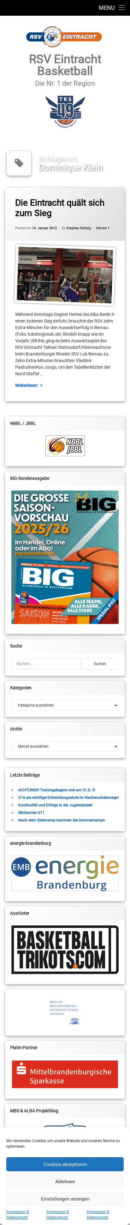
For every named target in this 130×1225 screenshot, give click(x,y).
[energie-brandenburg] (65, 873)
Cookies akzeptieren (65, 1164)
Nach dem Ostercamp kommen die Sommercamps (61, 820)
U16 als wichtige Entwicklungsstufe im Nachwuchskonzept (68, 797)
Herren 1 (102, 228)
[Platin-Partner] (65, 1074)
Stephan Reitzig (78, 228)
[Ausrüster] (65, 949)
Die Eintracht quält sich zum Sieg (59, 208)
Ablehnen (65, 1181)
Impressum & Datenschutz (17, 1215)
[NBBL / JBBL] (65, 446)
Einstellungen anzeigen (65, 1199)
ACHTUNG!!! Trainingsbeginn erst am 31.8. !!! (56, 790)
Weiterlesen (26, 385)
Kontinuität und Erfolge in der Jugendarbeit (55, 805)
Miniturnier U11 (31, 812)
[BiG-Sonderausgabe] (65, 557)
